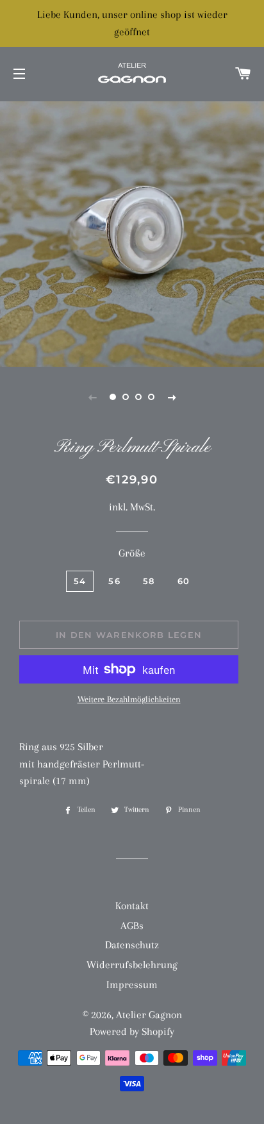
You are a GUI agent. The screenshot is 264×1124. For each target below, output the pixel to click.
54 (80, 581)
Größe (132, 553)
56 (114, 581)
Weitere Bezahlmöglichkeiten (129, 699)
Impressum (132, 984)
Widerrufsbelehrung (132, 965)
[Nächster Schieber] (172, 397)
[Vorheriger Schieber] (92, 397)
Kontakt (132, 906)
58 (149, 581)
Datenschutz (132, 945)
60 (183, 581)
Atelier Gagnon (149, 1015)
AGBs (132, 925)
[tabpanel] (132, 232)
